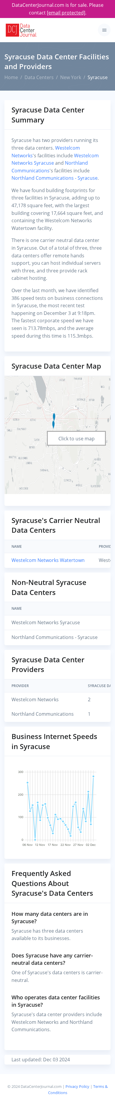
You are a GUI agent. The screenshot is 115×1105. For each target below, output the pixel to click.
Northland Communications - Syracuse (55, 178)
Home (11, 77)
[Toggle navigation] (104, 30)
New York (70, 77)
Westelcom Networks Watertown (48, 560)
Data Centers (39, 77)
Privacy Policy (77, 1086)
